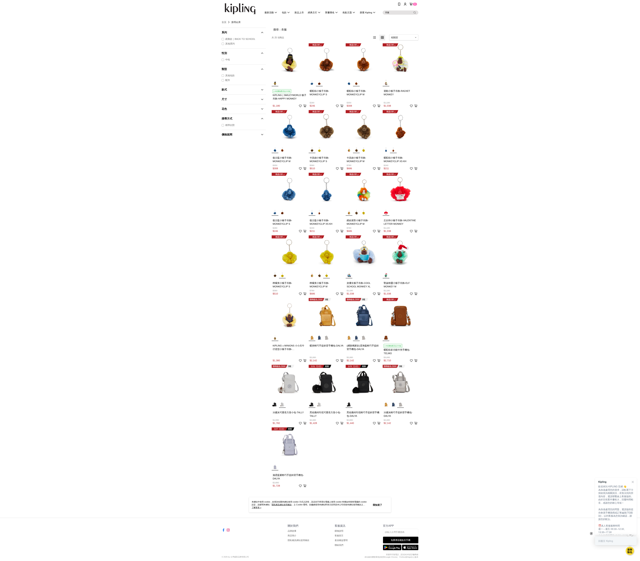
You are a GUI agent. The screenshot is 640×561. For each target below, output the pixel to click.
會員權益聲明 (341, 540)
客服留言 (339, 535)
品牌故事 (292, 531)
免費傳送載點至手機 (400, 540)
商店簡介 (292, 535)
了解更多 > (256, 507)
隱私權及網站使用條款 (298, 540)
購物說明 (339, 531)
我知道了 (377, 505)
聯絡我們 (339, 545)
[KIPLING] (240, 8)
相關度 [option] (394, 37)
